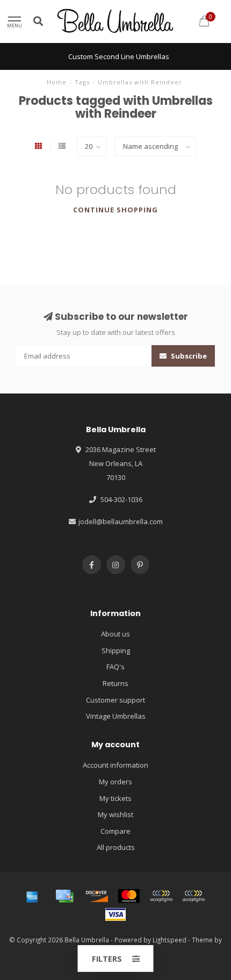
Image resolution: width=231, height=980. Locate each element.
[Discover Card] (96, 896)
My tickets (115, 798)
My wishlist (115, 814)
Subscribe (188, 356)
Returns (115, 683)
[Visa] (115, 914)
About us (115, 634)
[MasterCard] (129, 896)
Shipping (116, 650)
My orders (115, 781)
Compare (115, 831)
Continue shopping (115, 209)
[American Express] (32, 896)
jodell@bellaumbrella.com (120, 521)
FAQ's (115, 666)
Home (57, 82)
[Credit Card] (64, 896)
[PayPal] (161, 896)
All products (116, 847)
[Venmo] (193, 896)
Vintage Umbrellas (116, 716)
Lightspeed (169, 939)
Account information (115, 765)
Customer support (115, 700)
